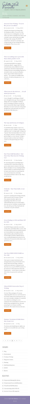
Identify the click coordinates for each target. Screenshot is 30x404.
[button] (27, 6)
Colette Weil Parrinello (10, 6)
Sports (6, 370)
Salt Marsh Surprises (9, 365)
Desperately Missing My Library (12, 380)
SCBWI (21, 28)
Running (19, 95)
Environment (7, 354)
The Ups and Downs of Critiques (14, 123)
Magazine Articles (8, 359)
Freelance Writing (8, 357)
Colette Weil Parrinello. (13, 399)
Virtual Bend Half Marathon (11, 385)
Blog (18, 28)
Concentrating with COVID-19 (11, 388)
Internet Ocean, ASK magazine (11, 391)
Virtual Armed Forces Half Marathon (13, 383)
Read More (7, 47)
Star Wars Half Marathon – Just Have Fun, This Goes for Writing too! (14, 155)
